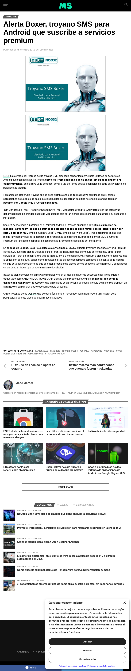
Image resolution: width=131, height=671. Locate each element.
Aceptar (87, 642)
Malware (97, 351)
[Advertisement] (65, 325)
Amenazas (42, 351)
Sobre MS (23, 652)
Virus (62, 354)
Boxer (66, 351)
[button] (124, 602)
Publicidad (39, 652)
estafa (85, 351)
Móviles (109, 351)
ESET (6, 175)
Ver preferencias (87, 659)
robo (119, 351)
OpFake (32, 293)
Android (55, 351)
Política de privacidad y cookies (72, 666)
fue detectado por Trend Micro (99, 274)
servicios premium (15, 354)
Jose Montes (46, 49)
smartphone (36, 354)
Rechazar (87, 650)
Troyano (51, 354)
